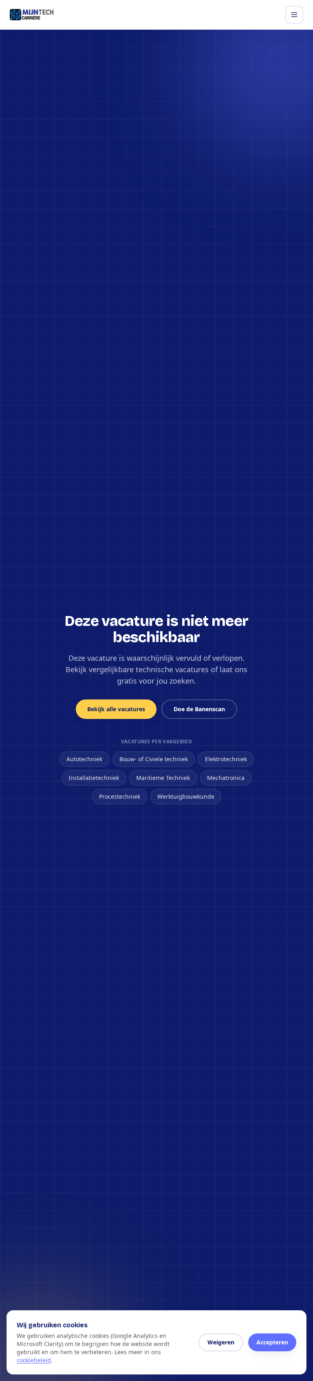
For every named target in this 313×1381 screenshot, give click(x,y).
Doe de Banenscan (199, 709)
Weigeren (220, 1342)
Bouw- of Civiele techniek (153, 759)
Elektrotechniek (226, 759)
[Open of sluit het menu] (294, 15)
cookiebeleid (34, 1360)
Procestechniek (119, 796)
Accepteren (272, 1342)
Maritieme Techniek (163, 778)
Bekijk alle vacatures (116, 709)
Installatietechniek (93, 778)
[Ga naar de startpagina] (31, 14)
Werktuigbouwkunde (185, 796)
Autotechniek (84, 759)
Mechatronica (226, 778)
